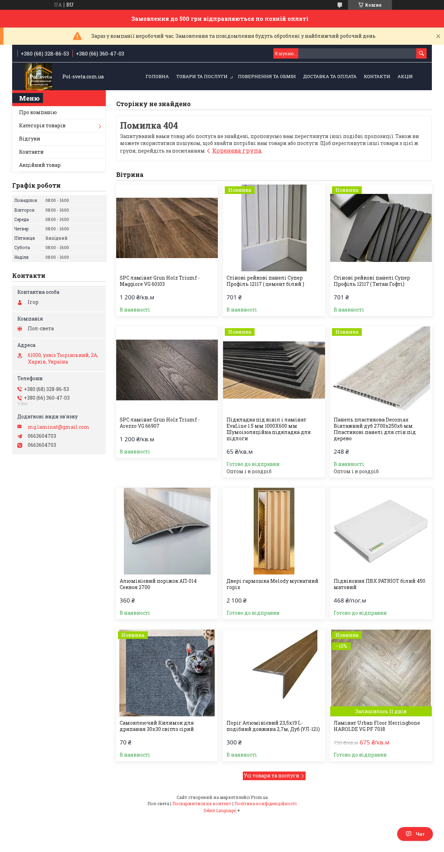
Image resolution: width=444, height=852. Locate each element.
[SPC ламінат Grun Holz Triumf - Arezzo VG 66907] (167, 369)
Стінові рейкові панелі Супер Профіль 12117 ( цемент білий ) (265, 281)
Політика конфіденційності (265, 803)
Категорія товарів (42, 125)
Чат (420, 834)
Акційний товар (40, 165)
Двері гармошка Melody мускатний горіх (272, 584)
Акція (405, 76)
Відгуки (29, 138)
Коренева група (237, 150)
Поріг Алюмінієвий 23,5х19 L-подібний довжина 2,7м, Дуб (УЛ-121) (273, 726)
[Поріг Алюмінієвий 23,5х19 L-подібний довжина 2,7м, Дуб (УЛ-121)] (274, 673)
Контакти (377, 76)
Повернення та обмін (267, 76)
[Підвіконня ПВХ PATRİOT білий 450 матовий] (381, 531)
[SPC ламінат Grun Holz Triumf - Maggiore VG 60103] (167, 228)
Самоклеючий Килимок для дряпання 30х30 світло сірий (157, 726)
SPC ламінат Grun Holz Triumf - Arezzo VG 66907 (160, 423)
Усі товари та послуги (271, 775)
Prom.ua (259, 797)
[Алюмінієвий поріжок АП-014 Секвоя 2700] (167, 531)
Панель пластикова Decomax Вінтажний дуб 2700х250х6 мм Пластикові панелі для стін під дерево (375, 429)
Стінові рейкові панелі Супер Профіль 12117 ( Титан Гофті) (372, 281)
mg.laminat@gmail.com (58, 427)
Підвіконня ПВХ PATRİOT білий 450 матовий (379, 584)
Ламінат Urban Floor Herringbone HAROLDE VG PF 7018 (377, 726)
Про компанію (38, 112)
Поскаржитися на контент (201, 803)
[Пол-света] (38, 77)
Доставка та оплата (330, 76)
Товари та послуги (202, 76)
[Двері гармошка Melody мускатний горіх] (274, 531)
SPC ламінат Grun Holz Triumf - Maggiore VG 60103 (160, 281)
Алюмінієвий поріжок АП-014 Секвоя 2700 (158, 584)
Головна (157, 76)
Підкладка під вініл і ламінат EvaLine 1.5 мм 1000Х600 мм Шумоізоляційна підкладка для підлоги (269, 429)
